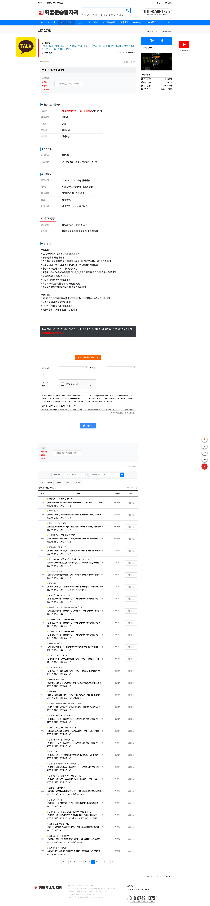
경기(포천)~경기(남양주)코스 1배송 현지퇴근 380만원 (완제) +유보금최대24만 (74, 779)
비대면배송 (103, 15)
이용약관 (149, 877)
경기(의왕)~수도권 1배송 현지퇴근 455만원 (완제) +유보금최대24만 (74, 743)
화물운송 (112, 15)
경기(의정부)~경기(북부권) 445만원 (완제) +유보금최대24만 (74, 658)
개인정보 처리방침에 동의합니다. (123, 413)
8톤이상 (77, 483)
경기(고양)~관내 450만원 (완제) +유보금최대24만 (74, 755)
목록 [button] (126, 62)
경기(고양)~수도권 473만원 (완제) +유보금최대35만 (75, 671)
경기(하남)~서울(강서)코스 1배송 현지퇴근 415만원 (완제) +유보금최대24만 (74, 767)
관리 (134, 62)
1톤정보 (49, 483)
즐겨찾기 (41, 3)
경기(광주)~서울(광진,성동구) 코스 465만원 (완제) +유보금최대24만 (75, 502)
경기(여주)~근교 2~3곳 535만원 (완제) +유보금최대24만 (74, 550)
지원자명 (45, 368)
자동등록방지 (45, 384)
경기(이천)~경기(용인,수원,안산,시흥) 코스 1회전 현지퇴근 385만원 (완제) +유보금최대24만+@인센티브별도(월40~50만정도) (74, 815)
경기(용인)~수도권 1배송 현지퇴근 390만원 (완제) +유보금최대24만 (75, 622)
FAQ (158, 3)
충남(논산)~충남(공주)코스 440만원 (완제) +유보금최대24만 (74, 526)
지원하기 (89, 425)
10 (105, 862)
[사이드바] (168, 22)
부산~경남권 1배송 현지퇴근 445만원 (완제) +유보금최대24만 (74, 827)
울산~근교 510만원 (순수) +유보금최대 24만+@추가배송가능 (75, 694)
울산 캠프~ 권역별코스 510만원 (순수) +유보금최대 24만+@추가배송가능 (75, 791)
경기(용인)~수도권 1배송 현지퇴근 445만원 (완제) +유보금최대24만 (74, 719)
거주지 (44, 374)
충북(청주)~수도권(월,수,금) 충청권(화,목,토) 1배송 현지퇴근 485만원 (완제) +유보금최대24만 (74, 562)
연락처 (92, 368)
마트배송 (94, 15)
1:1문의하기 (168, 3)
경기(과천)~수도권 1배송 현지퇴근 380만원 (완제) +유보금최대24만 (74, 598)
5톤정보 (68, 483)
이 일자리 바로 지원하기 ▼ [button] (88, 357)
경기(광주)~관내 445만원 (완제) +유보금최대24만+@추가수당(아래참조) (75, 586)
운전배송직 (85, 15)
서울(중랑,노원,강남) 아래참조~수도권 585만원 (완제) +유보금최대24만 (74, 731)
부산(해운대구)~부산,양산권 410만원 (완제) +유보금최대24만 (75, 851)
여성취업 (120, 15)
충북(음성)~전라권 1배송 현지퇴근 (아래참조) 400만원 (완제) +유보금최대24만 (74, 610)
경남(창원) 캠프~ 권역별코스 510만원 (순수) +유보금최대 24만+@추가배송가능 (75, 839)
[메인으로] (41, 22)
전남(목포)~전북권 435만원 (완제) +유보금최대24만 (75, 574)
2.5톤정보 (58, 483)
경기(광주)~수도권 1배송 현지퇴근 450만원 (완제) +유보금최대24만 (74, 634)
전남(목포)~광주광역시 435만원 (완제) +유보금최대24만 (75, 683)
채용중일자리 (167, 31)
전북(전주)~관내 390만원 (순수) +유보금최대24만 (75, 514)
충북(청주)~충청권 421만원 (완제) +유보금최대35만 (74, 646)
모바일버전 (168, 877)
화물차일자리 (156, 31)
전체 (41, 483)
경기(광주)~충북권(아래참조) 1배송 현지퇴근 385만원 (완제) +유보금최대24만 (75, 707)
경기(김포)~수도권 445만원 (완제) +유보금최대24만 (74, 803)
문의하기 (158, 877)
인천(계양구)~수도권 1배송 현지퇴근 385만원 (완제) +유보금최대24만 (74, 538)
